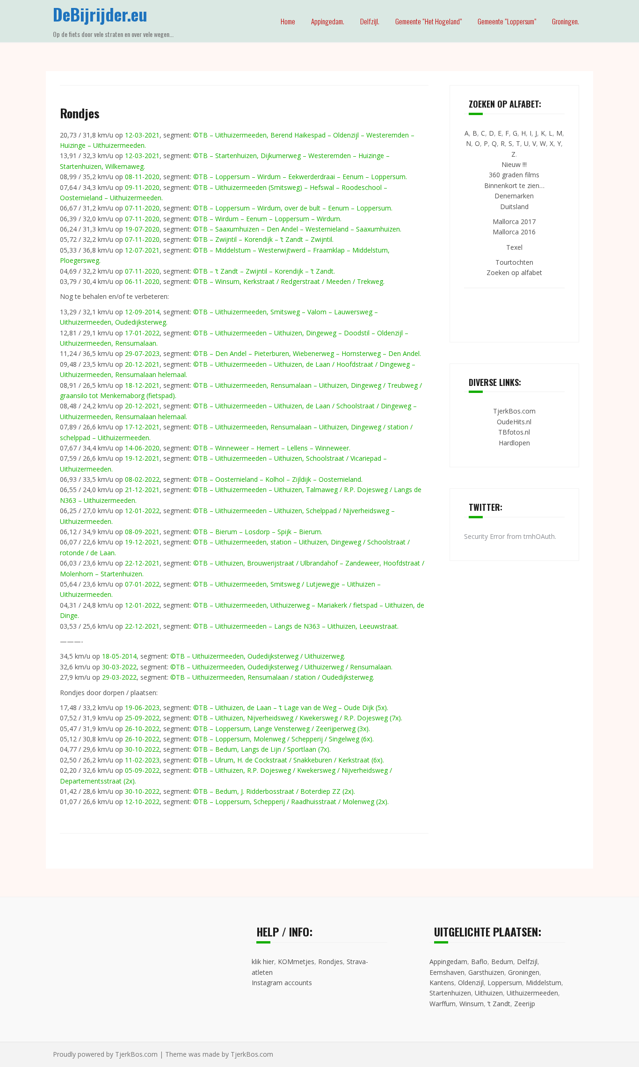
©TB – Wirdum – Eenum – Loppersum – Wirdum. (267, 218)
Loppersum (504, 982)
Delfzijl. (369, 21)
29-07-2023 (142, 353)
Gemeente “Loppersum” (507, 21)
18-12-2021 (142, 385)
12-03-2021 (142, 135)
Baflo (479, 961)
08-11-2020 (142, 176)
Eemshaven (447, 972)
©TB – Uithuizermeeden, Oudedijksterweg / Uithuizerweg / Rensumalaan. (281, 666)
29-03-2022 (119, 677)
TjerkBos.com (514, 410)
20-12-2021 (142, 364)
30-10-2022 (142, 749)
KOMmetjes (296, 961)
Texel (514, 247)
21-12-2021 (142, 489)
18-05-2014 (119, 656)
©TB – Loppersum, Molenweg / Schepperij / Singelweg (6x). (283, 738)
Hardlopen (514, 442)
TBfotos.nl (514, 432)
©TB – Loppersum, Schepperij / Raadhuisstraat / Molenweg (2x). (291, 801)
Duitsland (514, 206)
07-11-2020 (142, 207)
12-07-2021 (142, 250)
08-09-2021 (142, 531)
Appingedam (448, 961)
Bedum (502, 961)
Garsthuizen (486, 972)
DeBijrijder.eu (100, 13)
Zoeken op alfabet (514, 272)
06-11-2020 (142, 281)
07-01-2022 (142, 584)
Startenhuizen (450, 992)
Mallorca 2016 (514, 231)
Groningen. (565, 21)
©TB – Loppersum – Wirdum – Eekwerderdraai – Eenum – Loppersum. (300, 176)
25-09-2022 (142, 717)
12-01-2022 (142, 510)
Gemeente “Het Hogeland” (428, 21)
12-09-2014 (142, 311)
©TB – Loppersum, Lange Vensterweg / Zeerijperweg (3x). (281, 728)
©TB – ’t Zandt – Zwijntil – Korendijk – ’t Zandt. (264, 271)
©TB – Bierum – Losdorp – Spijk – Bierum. (257, 531)
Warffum (442, 1003)
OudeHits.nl (514, 421)
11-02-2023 (142, 759)
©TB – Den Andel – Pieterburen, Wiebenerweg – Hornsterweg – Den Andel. (307, 353)
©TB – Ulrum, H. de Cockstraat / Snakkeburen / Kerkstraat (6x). (288, 759)
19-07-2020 (142, 229)
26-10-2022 (142, 728)
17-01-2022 (142, 332)
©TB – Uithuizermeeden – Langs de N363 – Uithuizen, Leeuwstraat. (296, 626)
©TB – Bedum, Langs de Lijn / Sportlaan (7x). (262, 749)
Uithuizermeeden (532, 992)
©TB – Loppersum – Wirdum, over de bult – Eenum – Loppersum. (292, 207)
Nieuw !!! (514, 164)
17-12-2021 (142, 426)
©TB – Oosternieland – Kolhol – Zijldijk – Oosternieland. (278, 479)
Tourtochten (514, 262)
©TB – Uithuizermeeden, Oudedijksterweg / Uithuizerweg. (257, 656)
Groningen (523, 972)
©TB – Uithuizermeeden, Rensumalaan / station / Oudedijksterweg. (272, 677)
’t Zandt (498, 1003)
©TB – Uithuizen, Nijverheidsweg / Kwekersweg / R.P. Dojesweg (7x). (297, 717)
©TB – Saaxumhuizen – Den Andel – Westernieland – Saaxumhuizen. (297, 229)
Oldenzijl (471, 982)
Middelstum (543, 982)
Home (288, 21)
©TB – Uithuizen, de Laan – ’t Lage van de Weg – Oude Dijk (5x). (290, 707)
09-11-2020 (142, 187)
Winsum (471, 1003)
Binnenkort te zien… (514, 185)
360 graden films (514, 174)
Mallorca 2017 (514, 221)
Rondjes (330, 961)
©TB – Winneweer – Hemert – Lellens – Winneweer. (271, 447)
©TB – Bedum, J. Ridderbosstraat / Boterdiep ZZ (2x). (274, 791)
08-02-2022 (142, 479)
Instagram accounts (282, 982)
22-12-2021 (142, 563)
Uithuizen (489, 992)
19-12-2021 (142, 458)
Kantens (441, 982)
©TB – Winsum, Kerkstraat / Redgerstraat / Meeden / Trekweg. (289, 281)
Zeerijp (524, 1003)
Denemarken (514, 195)
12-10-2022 (142, 801)
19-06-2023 (142, 707)
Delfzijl (527, 961)
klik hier (263, 961)
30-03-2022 (119, 666)
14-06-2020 (142, 447)
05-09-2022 (142, 770)
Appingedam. (327, 21)
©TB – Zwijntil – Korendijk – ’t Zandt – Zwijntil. (263, 239)
